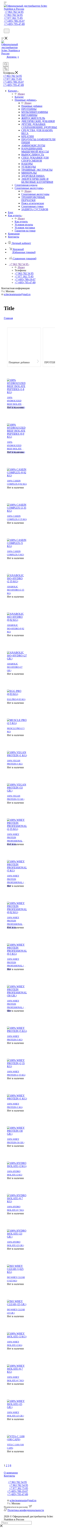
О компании (11, 1472)
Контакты (9, 1475)
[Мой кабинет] (5, 35)
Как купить (21, 221)
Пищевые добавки (31, 106)
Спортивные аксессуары (35, 194)
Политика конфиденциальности (26, 1510)
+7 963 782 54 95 (14, 11)
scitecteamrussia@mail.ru (17, 294)
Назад (21, 93)
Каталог (19, 96)
